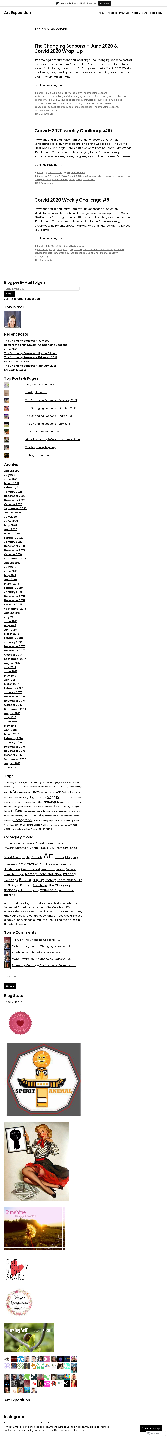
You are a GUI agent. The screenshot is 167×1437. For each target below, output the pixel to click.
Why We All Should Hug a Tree (44, 384)
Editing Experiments (38, 455)
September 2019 (15, 558)
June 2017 (10, 671)
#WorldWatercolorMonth (21, 848)
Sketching (28, 824)
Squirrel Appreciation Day (42, 431)
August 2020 (12, 512)
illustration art (30, 869)
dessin (34, 802)
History (49, 807)
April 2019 (10, 579)
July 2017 (10, 667)
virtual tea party (28, 890)
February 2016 (13, 738)
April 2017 (10, 680)
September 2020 (15, 508)
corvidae (63, 103)
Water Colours (139, 12)
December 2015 (14, 746)
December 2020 (14, 496)
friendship (28, 806)
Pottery (44, 820)
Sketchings (40, 885)
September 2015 (15, 759)
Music (7, 815)
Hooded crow (122, 176)
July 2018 (10, 617)
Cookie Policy (77, 1430)
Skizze (37, 824)
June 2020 (11, 521)
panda (94, 103)
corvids (73, 103)
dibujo (40, 802)
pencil (55, 815)
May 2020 (10, 525)
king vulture (84, 103)
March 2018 (11, 634)
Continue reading (46, 85)
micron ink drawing (60, 811)
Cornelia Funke (91, 249)
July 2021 (10, 475)
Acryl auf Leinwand (18, 787)
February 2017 (13, 688)
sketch (18, 824)
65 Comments (45, 114)
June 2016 (10, 721)
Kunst (19, 811)
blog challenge (37, 797)
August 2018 (12, 613)
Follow (9, 293)
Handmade (41, 806)
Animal (52, 786)
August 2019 (12, 563)
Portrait (37, 820)
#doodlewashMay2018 (19, 843)
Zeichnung (45, 829)
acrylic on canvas (39, 786)
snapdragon (86, 106)
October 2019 (13, 554)
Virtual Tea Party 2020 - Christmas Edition (52, 439)
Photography (156, 12)
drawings (60, 802)
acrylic (28, 787)
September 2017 (15, 659)
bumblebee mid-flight (109, 99)
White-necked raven (46, 110)
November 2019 (14, 550)
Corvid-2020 (51, 103)
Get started (104, 3)
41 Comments (44, 260)
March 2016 (11, 734)
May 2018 (10, 625)
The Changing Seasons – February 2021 (30, 357)
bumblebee (90, 99)
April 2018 (10, 629)
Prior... (15, 940)
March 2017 (11, 684)
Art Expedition (17, 12)
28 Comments (45, 183)
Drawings (124, 12)
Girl (34, 807)
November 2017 (14, 650)
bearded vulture (43, 99)
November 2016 (14, 700)
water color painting (20, 829)
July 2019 (10, 567)
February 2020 (13, 537)
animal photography (104, 96)
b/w (36, 792)
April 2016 (10, 730)
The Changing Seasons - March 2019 (49, 416)
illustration (59, 806)
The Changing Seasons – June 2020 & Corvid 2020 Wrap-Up (76, 48)
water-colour (65, 825)
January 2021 (13, 491)
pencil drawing (66, 815)
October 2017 (13, 655)
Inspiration (9, 811)
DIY (21, 864)
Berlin (58, 792)
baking (59, 857)
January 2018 (13, 642)
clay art (7, 802)
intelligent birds (43, 179)
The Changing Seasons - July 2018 (47, 424)
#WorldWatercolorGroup (52, 843)
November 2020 (14, 500)
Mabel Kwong (21, 946)
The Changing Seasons (94, 92)
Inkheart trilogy (61, 252)
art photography (25, 792)
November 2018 (14, 600)
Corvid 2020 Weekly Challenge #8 (72, 200)
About (102, 12)
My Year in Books (15, 370)
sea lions (73, 106)
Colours (20, 802)
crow (104, 176)
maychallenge (14, 874)
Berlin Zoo (58, 99)
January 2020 (13, 542)
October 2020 (13, 504)
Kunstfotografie (30, 811)
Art (68, 172)
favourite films (77, 802)
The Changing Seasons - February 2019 (51, 400)
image (68, 806)
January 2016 (13, 742)
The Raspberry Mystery (40, 447)
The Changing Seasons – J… (42, 940)
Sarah (40, 92)
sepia (51, 820)
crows (111, 176)
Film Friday (8, 806)
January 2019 (13, 592)
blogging (42, 176)
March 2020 (12, 533)
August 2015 (12, 763)
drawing (50, 802)
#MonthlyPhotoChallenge (51, 96)
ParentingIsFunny (23, 965)
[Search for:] (31, 976)
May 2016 (10, 726)
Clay (79, 797)
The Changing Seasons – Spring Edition (30, 353)
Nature (55, 179)
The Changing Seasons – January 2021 (30, 366)
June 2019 (10, 571)
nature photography (71, 179)
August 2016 (12, 713)
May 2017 (10, 675)
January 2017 (13, 692)
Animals (8, 792)
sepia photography (64, 820)
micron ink (48, 811)
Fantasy (68, 802)
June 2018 (10, 621)
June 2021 (10, 479)
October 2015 (13, 755)
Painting (39, 815)
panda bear (105, 103)
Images (75, 806)
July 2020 (10, 517)
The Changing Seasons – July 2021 (27, 340)
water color (49, 890)
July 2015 (10, 767)
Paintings (112, 12)
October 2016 (13, 705)
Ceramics (72, 797)
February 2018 (13, 638)
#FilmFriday (9, 783)
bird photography (73, 99)
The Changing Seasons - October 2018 (50, 408)
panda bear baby (44, 106)
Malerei (40, 811)
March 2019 (11, 583)
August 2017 (12, 663)
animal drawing (62, 787)
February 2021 (13, 487)
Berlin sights (67, 792)
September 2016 (15, 709)
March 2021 (11, 483)
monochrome (74, 811)
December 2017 (14, 646)
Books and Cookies (16, 361)
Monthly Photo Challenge (43, 874)
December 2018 (14, 596)
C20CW (39, 103)
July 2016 (10, 717)
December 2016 (14, 696)
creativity (27, 802)
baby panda (122, 96)
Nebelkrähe (89, 179)
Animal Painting (75, 787)
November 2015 (14, 751)
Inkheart (47, 252)
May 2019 (10, 575)
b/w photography (46, 792)
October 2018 (13, 604)
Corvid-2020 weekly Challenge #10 (73, 131)
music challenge (18, 816)
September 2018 (15, 609)
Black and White (16, 797)
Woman (34, 829)
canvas (64, 798)
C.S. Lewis (53, 176)
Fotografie (18, 806)
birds (59, 249)
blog (26, 798)
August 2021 (12, 471)
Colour (14, 802)
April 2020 (10, 529)
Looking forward (36, 392)
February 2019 (13, 588)
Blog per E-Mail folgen (24, 282)
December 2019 (14, 546)
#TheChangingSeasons (79, 96)
